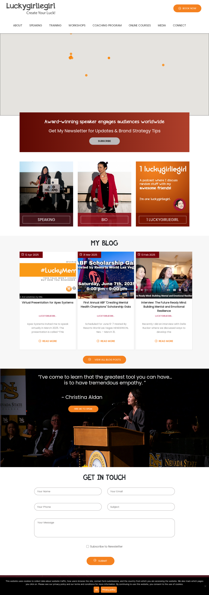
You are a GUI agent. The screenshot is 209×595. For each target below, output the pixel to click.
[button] (163, 65)
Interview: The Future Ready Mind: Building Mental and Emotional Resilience (164, 307)
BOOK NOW (189, 8)
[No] (205, 586)
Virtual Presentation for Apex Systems (47, 302)
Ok (96, 589)
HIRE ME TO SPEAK (83, 408)
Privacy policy (108, 589)
